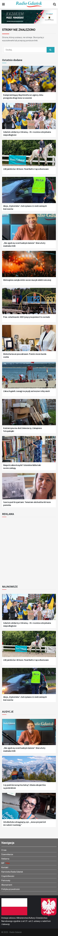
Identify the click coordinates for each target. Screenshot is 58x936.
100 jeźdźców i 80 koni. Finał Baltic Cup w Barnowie (26, 169)
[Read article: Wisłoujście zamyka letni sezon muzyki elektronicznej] (29, 266)
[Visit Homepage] (29, 4)
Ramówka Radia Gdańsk (12, 872)
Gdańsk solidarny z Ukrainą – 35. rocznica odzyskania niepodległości (27, 133)
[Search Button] (54, 4)
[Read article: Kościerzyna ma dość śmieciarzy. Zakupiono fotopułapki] (29, 414)
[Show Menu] (3, 4)
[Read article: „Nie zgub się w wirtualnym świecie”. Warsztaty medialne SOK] (29, 229)
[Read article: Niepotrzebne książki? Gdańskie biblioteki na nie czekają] (29, 451)
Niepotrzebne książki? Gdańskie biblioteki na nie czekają (22, 466)
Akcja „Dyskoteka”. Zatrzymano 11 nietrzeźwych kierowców (25, 207)
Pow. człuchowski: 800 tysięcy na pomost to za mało (26, 317)
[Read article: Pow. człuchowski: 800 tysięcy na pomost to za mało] (29, 303)
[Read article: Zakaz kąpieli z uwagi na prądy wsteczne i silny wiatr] (29, 377)
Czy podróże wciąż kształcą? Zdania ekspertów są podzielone (24, 786)
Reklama (5, 859)
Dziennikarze (7, 854)
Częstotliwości (7, 876)
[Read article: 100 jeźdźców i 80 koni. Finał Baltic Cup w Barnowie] (29, 155)
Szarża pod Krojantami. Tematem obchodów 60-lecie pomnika (27, 503)
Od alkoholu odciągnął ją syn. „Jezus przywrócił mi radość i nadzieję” (24, 823)
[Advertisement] (29, 550)
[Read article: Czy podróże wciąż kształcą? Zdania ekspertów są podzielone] (29, 771)
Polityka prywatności (10, 889)
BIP (3, 863)
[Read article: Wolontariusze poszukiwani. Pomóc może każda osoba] (29, 340)
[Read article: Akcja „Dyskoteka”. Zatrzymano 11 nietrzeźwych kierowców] (29, 192)
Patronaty (5, 880)
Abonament (6, 885)
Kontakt (4, 867)
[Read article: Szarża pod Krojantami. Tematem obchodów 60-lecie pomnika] (29, 488)
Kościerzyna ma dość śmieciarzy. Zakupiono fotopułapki (22, 429)
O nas (3, 850)
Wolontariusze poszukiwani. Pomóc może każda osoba (24, 355)
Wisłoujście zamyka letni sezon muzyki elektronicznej (27, 280)
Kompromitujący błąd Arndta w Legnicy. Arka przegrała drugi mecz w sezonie (23, 96)
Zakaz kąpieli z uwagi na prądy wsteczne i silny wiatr (26, 391)
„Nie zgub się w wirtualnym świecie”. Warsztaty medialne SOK (24, 244)
